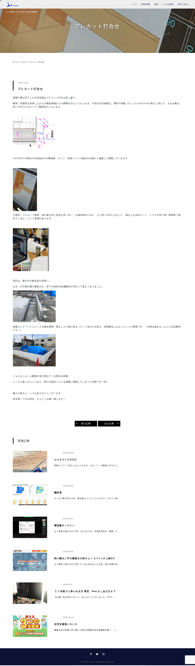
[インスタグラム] (103, 654)
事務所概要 (145, 4)
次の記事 (109, 424)
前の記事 (86, 424)
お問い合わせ (183, 4)
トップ (134, 4)
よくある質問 (167, 4)
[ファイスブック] (91, 654)
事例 (156, 4)
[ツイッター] (97, 654)
